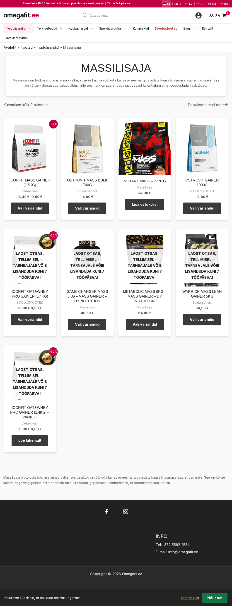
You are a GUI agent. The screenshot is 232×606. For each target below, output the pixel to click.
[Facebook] (106, 511)
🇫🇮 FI (177, 3)
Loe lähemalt (29, 440)
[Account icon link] (198, 15)
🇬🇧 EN (212, 3)
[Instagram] (126, 511)
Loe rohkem (190, 598)
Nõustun (214, 598)
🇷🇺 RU (224, 3)
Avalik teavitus (17, 38)
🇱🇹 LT (200, 3)
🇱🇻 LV (189, 3)
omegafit (21, 15)
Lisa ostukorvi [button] (144, 204)
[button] (28, 28)
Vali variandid (30, 208)
